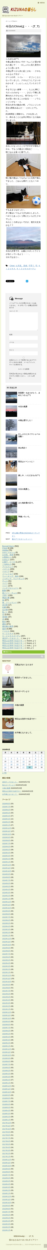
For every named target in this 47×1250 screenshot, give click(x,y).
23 (42, 764)
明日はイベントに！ (26, 462)
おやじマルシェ (8, 552)
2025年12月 (6, 828)
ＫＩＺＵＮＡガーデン (26, 269)
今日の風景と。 (24, 489)
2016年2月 (6, 1190)
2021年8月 (6, 988)
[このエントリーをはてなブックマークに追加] (27, 281)
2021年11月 (6, 978)
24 (5, 767)
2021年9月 (6, 985)
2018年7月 (6, 1101)
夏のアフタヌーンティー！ (22, 539)
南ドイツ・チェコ (9, 593)
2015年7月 (6, 1212)
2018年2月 (6, 1117)
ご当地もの (6, 564)
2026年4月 (6, 816)
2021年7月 (6, 991)
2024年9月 (6, 874)
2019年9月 (6, 1058)
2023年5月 (6, 923)
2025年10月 (6, 834)
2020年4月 (6, 1037)
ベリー (5, 586)
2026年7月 (6, 807)
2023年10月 (6, 908)
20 (23, 764)
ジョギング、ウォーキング (13, 579)
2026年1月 (6, 825)
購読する (8, 652)
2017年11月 (6, 1126)
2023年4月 (6, 926)
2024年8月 (6, 877)
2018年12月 (6, 1086)
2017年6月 (6, 1141)
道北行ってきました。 (11, 638)
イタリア (6, 571)
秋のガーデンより (22, 691)
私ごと (5, 612)
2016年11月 (6, 1163)
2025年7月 (6, 843)
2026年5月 (6, 813)
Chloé (12, 266)
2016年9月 (6, 1169)
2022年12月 (6, 939)
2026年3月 (6, 819)
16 (42, 761)
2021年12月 (6, 975)
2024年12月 (6, 865)
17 (5, 764)
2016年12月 (6, 1160)
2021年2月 (6, 1006)
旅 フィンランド (9, 603)
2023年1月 (6, 935)
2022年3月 (6, 966)
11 (11, 761)
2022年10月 (6, 945)
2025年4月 (6, 853)
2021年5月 (6, 997)
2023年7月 (6, 917)
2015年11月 (6, 1199)
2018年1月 (6, 1120)
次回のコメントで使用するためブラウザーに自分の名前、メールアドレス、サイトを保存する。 (22, 362)
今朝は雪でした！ (25, 420)
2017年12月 (6, 1123)
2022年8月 (6, 951)
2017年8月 (6, 1135)
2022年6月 (6, 957)
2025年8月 (6, 840)
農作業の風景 (7, 626)
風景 (4, 629)
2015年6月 (6, 1215)
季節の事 (6, 598)
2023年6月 (6, 920)
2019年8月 (6, 1061)
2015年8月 (6, 1209)
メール (11, 342)
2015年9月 (6, 1206)
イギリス (6, 569)
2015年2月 (6, 1227)
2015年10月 (6, 1203)
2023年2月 (6, 932)
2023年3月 (6, 929)
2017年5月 (6, 1144)
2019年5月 (6, 1071)
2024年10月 (6, 871)
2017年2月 (6, 1153)
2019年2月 (6, 1080)
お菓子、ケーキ (8, 562)
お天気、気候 (21, 266)
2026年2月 (6, 822)
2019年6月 (6, 1067)
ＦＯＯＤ (6, 631)
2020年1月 (6, 1046)
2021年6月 (6, 994)
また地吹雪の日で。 (26, 503)
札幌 (4, 607)
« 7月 (4, 773)
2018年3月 (6, 1113)
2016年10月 (6, 1166)
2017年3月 (6, 1150)
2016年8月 (6, 1172)
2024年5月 (6, 886)
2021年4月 (6, 1000)
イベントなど (7, 574)
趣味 (4, 624)
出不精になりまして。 (24, 733)
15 (36, 761)
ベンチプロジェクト (10, 588)
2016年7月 (6, 1175)
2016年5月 (6, 1181)
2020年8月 (6, 1024)
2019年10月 (6, 1055)
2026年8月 (6, 803)
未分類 (5, 605)
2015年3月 (6, 1224)
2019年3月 (6, 1077)
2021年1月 (6, 1009)
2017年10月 (6, 1129)
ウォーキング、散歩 (10, 576)
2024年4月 (6, 889)
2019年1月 (6, 1083)
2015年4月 (6, 1221)
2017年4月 (6, 1147)
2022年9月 (6, 948)
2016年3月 (6, 1187)
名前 (10, 334)
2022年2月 (6, 969)
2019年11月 (6, 1052)
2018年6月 (6, 1104)
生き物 (5, 610)
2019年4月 (6, 1074)
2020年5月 (6, 1034)
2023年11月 (6, 905)
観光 (4, 622)
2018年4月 (6, 1110)
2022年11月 (6, 942)
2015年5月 (6, 1218)
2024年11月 (6, 868)
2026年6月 (6, 810)
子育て (31, 266)
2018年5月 (6, 1107)
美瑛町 (5, 617)
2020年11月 (6, 1015)
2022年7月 (6, 954)
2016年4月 (6, 1184)
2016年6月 (6, 1178)
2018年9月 (6, 1095)
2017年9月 (6, 1132)
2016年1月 (6, 1193)
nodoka (5, 550)
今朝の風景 (19, 705)
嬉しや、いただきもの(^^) (29, 475)
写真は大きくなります (24, 665)
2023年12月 (6, 902)
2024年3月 (6, 893)
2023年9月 (6, 911)
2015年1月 (6, 1230)
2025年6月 (6, 846)
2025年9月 (6, 837)
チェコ (5, 581)
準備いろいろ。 (24, 517)
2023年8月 (6, 914)
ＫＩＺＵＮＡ (7, 634)
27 (23, 767)
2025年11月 (6, 831)
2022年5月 (6, 960)
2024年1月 (6, 899)
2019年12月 (6, 1049)
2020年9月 (6, 1021)
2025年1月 (6, 862)
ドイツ (5, 583)
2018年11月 (6, 1089)
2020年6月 (6, 1031)
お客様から (6, 557)
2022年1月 (6, 972)
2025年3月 (6, 856)
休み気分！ (22, 448)
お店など (6, 560)
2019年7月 (6, 1064)
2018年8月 (6, 1098)
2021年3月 (6, 1003)
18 (11, 764)
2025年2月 (6, 859)
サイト (11, 350)
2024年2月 (6, 896)
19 (17, 764)
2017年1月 (6, 1156)
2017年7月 (6, 1138)
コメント (13, 311)
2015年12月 (6, 1196)
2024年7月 (6, 880)
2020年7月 (6, 1028)
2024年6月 (6, 883)
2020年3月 (6, 1040)
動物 (4, 591)
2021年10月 (6, 982)
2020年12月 (6, 1012)
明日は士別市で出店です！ (13, 641)
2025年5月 (6, 850)
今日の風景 (22, 407)
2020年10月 (6, 1018)
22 (36, 764)
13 (23, 761)
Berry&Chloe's (8, 546)
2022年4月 (6, 963)
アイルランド (7, 567)
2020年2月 (6, 1043)
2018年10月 (6, 1092)
